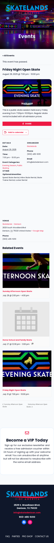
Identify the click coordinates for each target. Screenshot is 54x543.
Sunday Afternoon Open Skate (17, 291)
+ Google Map (37, 231)
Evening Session (9, 165)
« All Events (8, 55)
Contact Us (42, 536)
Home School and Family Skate (17, 340)
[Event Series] (32, 343)
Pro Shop (27, 536)
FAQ (8, 536)
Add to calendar (16, 132)
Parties (16, 536)
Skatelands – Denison (12, 224)
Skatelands (32, 146)
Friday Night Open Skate (14, 390)
